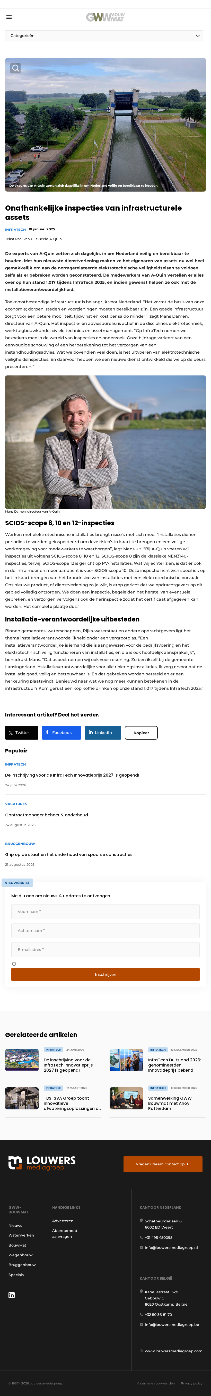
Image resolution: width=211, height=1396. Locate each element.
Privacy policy (192, 1383)
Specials (16, 1274)
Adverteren (63, 1221)
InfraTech (15, 230)
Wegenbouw (20, 1255)
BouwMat (17, 1245)
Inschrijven (105, 974)
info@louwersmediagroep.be (172, 1324)
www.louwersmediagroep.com (174, 1351)
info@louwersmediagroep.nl (171, 1247)
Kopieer (141, 732)
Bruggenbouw (22, 1264)
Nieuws (15, 1225)
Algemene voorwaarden (156, 1383)
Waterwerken (21, 1235)
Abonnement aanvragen (64, 1233)
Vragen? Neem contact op (160, 1164)
